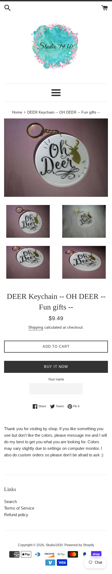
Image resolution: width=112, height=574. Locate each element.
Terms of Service (19, 508)
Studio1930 (54, 545)
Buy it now (56, 367)
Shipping (35, 327)
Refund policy (16, 514)
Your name (56, 379)
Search (10, 501)
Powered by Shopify (79, 545)
